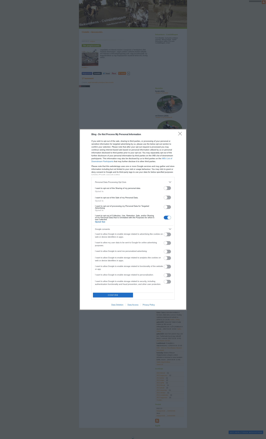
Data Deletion (117, 305)
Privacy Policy (149, 305)
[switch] (167, 188)
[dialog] (133, 219)
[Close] (181, 134)
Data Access (133, 305)
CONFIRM (113, 295)
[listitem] (133, 182)
